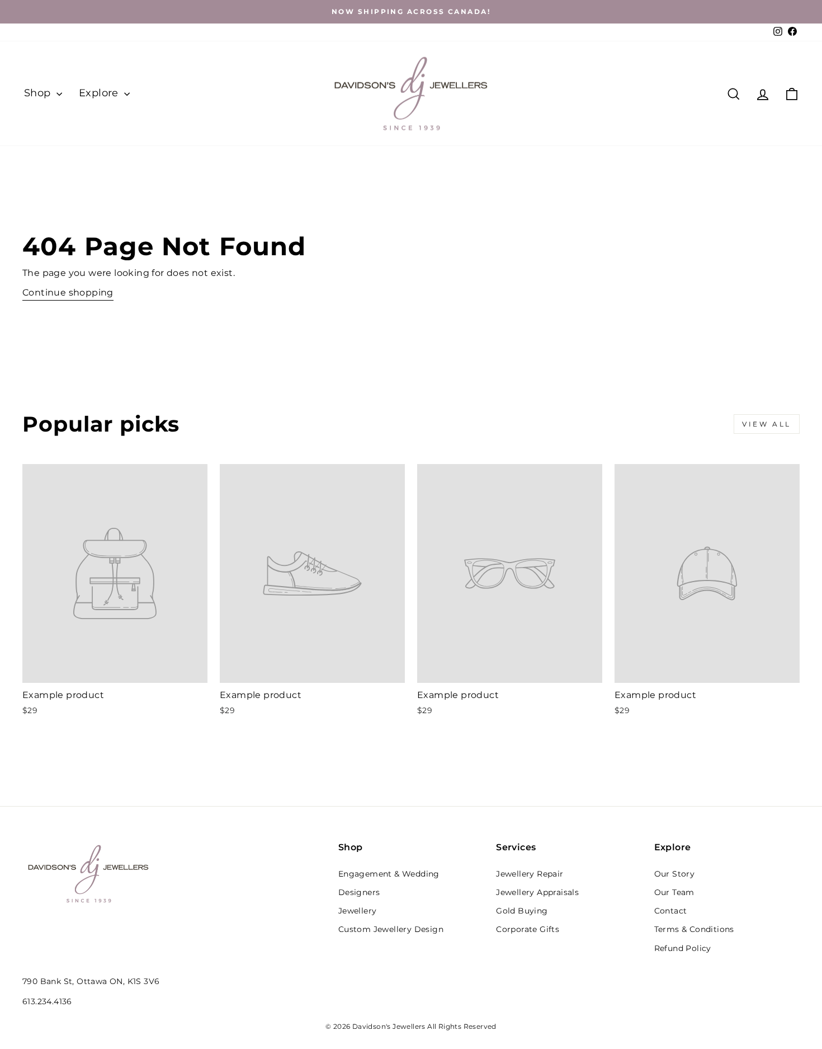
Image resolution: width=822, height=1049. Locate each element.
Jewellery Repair (529, 873)
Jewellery (357, 910)
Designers (359, 892)
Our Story (674, 873)
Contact (670, 910)
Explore (100, 93)
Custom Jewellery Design (390, 929)
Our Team (674, 892)
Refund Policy (682, 948)
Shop (39, 93)
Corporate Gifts (527, 929)
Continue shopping (68, 292)
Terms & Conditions (694, 929)
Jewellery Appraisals (537, 892)
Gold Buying (521, 910)
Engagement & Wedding (389, 873)
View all (766, 424)
